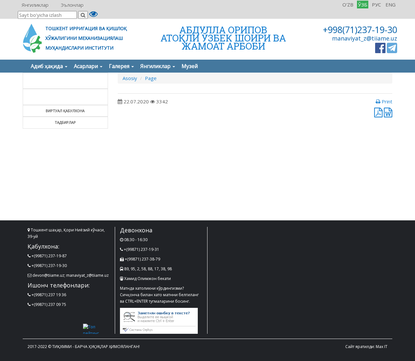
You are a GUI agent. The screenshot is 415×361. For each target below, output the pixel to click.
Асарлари (86, 66)
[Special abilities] (93, 15)
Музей (190, 66)
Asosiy (130, 78)
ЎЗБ (362, 4)
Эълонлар (72, 5)
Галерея (120, 66)
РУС (376, 4)
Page (151, 78)
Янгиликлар (35, 5)
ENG (390, 4)
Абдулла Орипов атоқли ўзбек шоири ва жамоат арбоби (223, 38)
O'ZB (347, 4)
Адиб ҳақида (47, 66)
